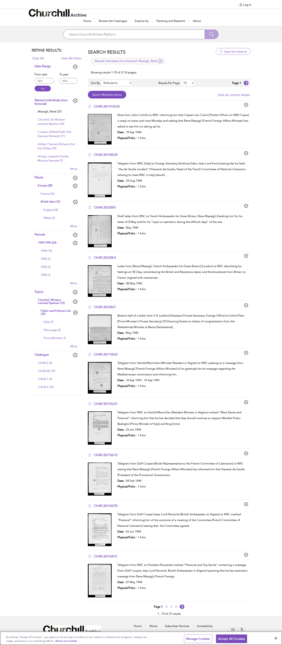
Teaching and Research (170, 21)
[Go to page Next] (182, 606)
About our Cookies (66, 640)
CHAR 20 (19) (46, 371)
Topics (39, 292)
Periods (40, 234)
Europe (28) (45, 185)
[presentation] (101, 129)
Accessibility (205, 626)
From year (41, 74)
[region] (141, 638)
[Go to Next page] (246, 83)
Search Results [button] (106, 52)
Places (39, 177)
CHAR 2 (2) (45, 363)
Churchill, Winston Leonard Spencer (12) (51, 301)
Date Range (43, 66)
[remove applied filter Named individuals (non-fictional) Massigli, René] (160, 61)
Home (87, 21)
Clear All (38, 58)
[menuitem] (56, 113)
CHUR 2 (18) (46, 387)
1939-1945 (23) (47, 242)
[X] (242, 629)
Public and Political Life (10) (56, 312)
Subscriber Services (177, 626)
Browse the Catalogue (113, 21)
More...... (76, 169)
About (197, 21)
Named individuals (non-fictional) (51, 102)
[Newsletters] (232, 630)
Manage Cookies (198, 639)
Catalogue (42, 354)
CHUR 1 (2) (45, 379)
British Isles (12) (50, 201)
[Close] (276, 638)
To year (63, 74)
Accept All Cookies (231, 639)
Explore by (141, 21)
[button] (90, 106)
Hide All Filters (71, 58)
